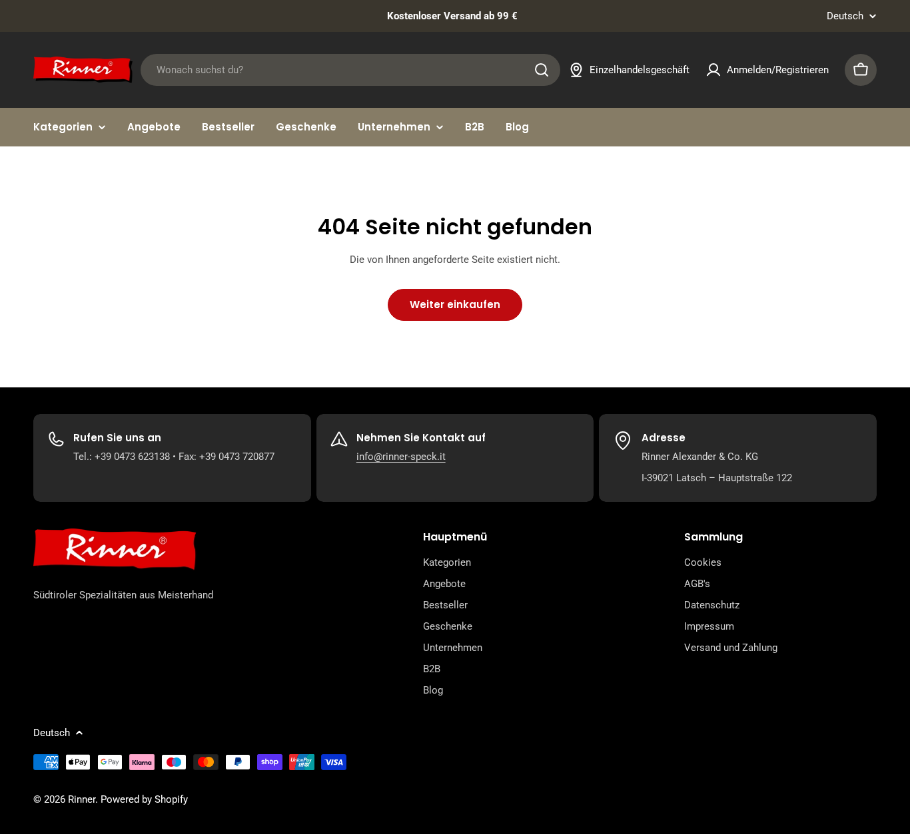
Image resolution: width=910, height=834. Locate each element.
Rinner (81, 799)
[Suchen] (542, 70)
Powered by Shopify (144, 799)
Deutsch (845, 16)
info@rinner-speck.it (401, 457)
